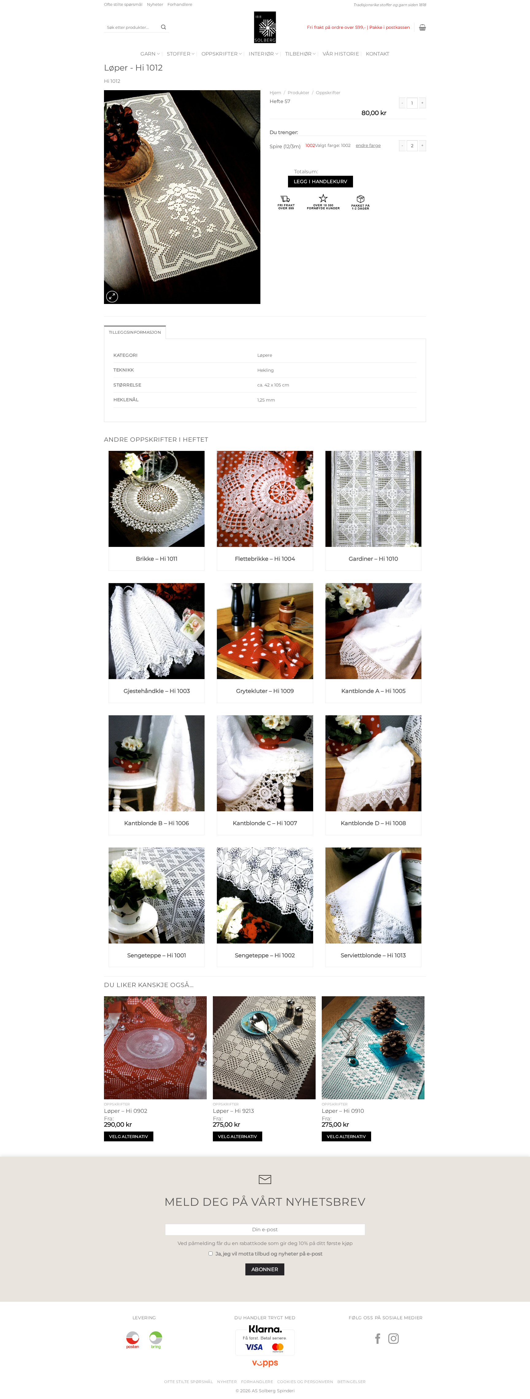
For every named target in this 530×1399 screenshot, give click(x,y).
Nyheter (155, 4)
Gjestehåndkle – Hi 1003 (157, 691)
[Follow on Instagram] (393, 1339)
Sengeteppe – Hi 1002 (265, 955)
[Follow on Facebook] (378, 1339)
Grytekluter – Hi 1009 (265, 691)
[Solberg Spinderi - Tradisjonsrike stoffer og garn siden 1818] (265, 27)
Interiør (261, 54)
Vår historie (341, 54)
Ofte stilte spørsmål (123, 4)
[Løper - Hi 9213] (264, 1047)
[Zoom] (112, 297)
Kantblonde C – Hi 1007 (265, 823)
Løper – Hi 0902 (125, 1111)
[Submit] (163, 27)
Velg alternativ (128, 1136)
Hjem (275, 92)
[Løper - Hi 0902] (155, 1047)
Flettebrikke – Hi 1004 (265, 558)
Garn (148, 54)
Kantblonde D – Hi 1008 (373, 823)
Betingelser (351, 1381)
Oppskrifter (220, 54)
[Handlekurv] (422, 27)
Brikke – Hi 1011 (157, 558)
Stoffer (178, 54)
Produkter (298, 92)
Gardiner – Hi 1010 (373, 558)
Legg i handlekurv (320, 181)
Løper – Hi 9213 (233, 1111)
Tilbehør (298, 54)
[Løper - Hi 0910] (373, 1047)
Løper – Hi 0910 (343, 1111)
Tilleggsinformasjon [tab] (135, 332)
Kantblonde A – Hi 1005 (373, 691)
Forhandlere (179, 4)
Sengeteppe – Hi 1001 (156, 955)
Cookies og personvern (305, 1381)
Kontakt (377, 54)
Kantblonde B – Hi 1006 (156, 823)
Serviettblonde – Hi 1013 (373, 955)
